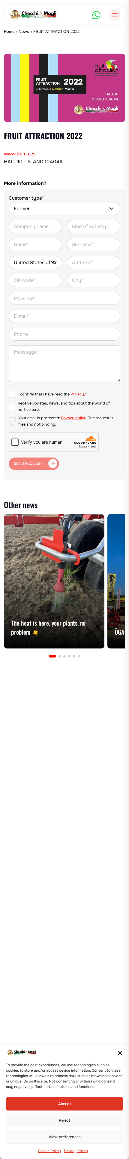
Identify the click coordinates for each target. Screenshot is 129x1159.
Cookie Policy (49, 1150)
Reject (64, 1120)
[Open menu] (115, 15)
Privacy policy (73, 418)
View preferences (65, 1137)
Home (9, 31)
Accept (64, 1103)
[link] (54, 581)
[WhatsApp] (96, 15)
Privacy (77, 394)
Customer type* (26, 198)
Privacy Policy (76, 1150)
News (24, 31)
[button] (120, 1053)
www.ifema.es (19, 154)
